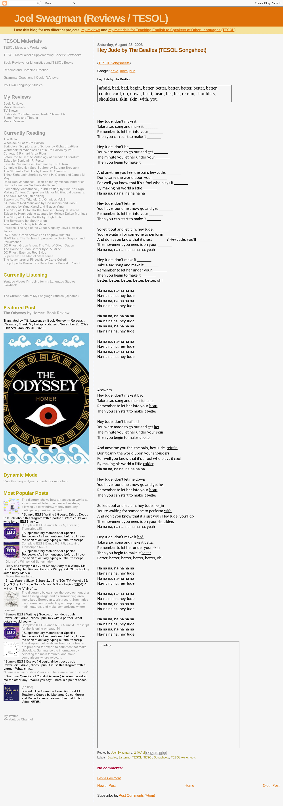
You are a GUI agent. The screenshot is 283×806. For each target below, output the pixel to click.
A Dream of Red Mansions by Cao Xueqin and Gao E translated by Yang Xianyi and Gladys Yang (41, 204)
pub (132, 71)
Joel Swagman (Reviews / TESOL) (91, 18)
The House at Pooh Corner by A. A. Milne (32, 249)
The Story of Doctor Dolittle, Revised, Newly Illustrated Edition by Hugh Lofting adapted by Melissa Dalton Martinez (45, 211)
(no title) (27, 687)
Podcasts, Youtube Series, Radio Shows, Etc (35, 114)
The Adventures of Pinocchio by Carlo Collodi (35, 259)
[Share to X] (156, 753)
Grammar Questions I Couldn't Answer (31, 77)
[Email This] (147, 753)
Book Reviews (13, 103)
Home (189, 785)
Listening (124, 757)
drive (114, 71)
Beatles (112, 757)
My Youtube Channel (18, 719)
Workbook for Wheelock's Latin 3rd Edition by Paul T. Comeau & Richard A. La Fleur (40, 151)
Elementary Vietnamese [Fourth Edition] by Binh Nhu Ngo (44, 189)
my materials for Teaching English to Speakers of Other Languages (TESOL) (171, 30)
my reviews (90, 30)
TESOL (137, 757)
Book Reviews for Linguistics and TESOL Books (38, 62)
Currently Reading (24, 133)
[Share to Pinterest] (164, 753)
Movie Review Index (20, 576)
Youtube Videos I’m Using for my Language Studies (39, 281)
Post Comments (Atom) (137, 795)
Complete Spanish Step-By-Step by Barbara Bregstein (41, 167)
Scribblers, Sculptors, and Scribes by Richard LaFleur (41, 146)
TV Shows (11, 110)
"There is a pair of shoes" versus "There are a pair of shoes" (46, 672)
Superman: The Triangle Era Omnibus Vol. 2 (34, 199)
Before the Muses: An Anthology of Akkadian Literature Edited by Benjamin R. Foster (42, 158)
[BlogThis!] (152, 753)
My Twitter (11, 716)
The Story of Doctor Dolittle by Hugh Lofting (34, 217)
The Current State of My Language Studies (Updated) (41, 296)
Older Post (271, 785)
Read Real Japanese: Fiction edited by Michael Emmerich (44, 181)
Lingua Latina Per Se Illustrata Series (29, 185)
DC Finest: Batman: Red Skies (25, 252)
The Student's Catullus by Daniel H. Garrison (35, 171)
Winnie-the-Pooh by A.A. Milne (25, 224)
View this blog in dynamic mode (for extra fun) (36, 481)
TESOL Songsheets (114, 63)
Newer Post (106, 785)
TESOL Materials (23, 41)
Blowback (10, 285)
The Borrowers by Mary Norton (25, 220)
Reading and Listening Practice (26, 70)
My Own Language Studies (23, 85)
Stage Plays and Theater (21, 117)
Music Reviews (14, 121)
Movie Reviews (14, 107)
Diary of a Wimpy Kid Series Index (29, 561)
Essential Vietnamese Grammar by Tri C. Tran (36, 164)
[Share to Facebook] (160, 753)
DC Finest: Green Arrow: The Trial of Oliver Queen (39, 245)
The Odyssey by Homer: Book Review (36, 313)
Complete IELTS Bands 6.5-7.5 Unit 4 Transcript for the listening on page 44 (55, 626)
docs (124, 71)
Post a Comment (109, 778)
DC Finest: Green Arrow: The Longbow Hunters (37, 235)
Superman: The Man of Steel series (28, 256)
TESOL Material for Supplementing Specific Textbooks (43, 55)
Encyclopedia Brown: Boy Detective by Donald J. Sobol (42, 263)
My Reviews (17, 97)
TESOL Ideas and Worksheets (26, 47)
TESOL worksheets (183, 757)
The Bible (10, 139)
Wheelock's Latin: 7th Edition (24, 143)
